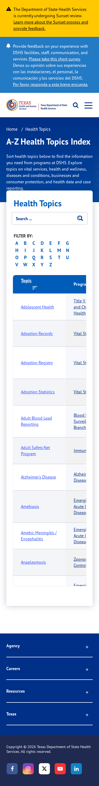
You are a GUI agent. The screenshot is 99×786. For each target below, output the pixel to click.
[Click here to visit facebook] (12, 768)
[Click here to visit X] (44, 768)
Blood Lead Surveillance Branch (85, 421)
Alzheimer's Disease (38, 477)
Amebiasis (30, 506)
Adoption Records (37, 333)
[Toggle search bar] (74, 105)
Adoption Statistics (38, 391)
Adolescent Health (37, 307)
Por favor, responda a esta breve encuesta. (50, 84)
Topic (26, 280)
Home (12, 129)
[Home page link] (36, 105)
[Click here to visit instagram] (28, 768)
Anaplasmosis (33, 562)
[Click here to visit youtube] (60, 768)
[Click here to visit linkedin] (76, 768)
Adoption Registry (37, 362)
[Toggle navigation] (87, 105)
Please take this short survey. (55, 59)
